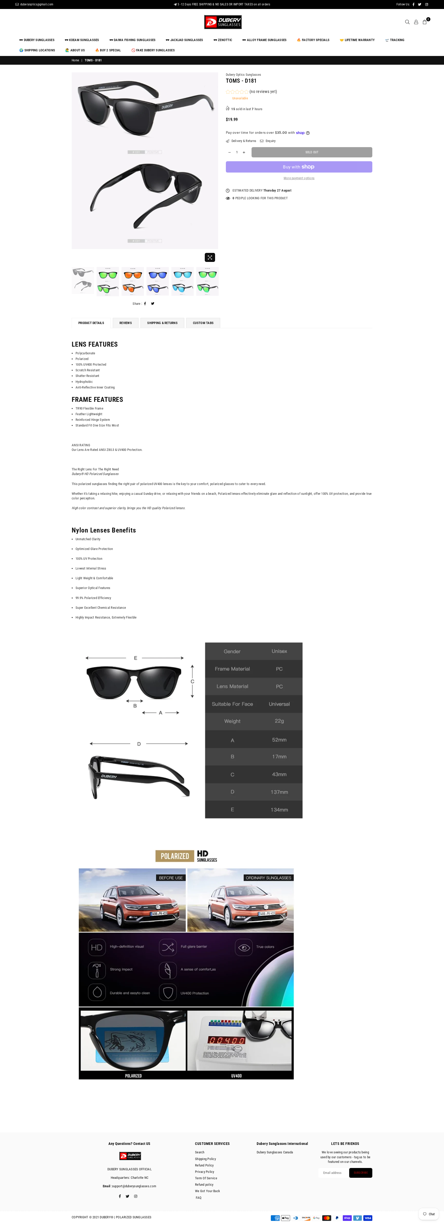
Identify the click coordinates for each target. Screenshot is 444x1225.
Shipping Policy (205, 1159)
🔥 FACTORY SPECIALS (313, 40)
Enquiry (270, 141)
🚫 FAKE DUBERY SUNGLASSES (153, 50)
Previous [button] (76, 168)
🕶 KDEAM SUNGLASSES (82, 40)
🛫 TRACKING (395, 40)
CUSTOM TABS (203, 323)
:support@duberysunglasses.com (133, 1186)
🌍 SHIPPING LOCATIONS (37, 50)
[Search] (407, 22)
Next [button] (213, 168)
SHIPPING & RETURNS (162, 323)
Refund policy (204, 1184)
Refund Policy (204, 1165)
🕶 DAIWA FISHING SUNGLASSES (132, 40)
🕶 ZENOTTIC (223, 40)
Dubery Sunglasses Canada (275, 1152)
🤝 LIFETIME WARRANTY (357, 40)
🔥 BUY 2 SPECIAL (108, 50)
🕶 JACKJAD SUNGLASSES (184, 40)
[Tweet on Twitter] (153, 304)
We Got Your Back (207, 1191)
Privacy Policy (204, 1172)
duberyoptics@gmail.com (36, 4)
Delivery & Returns (243, 141)
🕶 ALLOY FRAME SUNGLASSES (264, 40)
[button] (251, 92)
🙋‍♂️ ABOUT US (75, 50)
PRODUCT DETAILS (91, 323)
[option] (145, 160)
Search (200, 1152)
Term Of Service (206, 1178)
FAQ (198, 1198)
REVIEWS (125, 323)
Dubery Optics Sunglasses (243, 75)
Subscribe (361, 1172)
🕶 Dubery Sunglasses (36, 40)
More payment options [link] (299, 178)
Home (75, 60)
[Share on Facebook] (145, 304)
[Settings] (416, 22)
